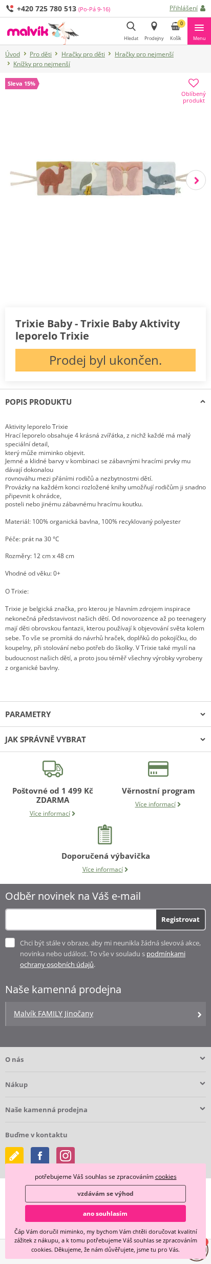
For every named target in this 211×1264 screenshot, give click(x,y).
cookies (166, 1176)
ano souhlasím (105, 1213)
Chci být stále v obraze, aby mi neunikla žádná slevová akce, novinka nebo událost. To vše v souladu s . (110, 953)
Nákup (16, 1084)
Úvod (12, 54)
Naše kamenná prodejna (46, 1109)
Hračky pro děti (83, 54)
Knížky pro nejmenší (41, 64)
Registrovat (180, 919)
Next (196, 180)
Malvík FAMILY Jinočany (53, 1013)
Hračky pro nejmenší (144, 54)
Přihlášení (184, 8)
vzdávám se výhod (105, 1193)
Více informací (50, 813)
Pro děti (41, 54)
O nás (14, 1059)
